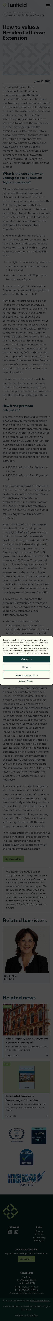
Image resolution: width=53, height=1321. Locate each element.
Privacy (30, 681)
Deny (25, 667)
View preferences (25, 675)
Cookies (22, 681)
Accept (25, 659)
